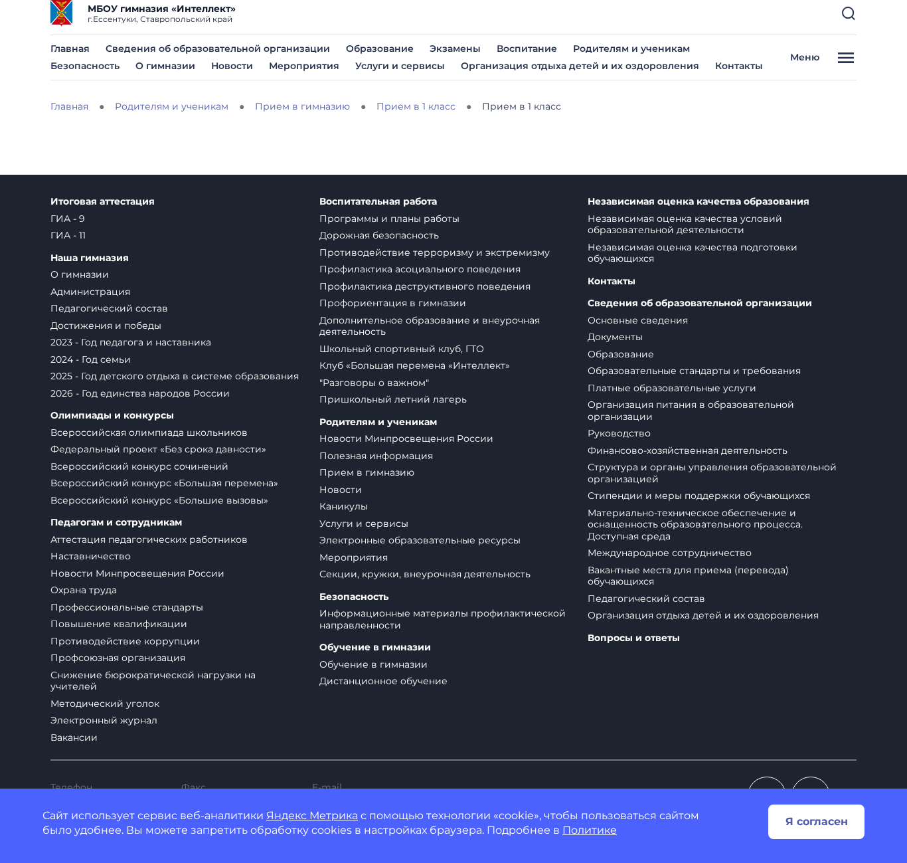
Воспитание (527, 48)
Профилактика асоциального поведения (420, 269)
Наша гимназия (89, 258)
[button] (849, 13)
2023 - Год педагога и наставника (130, 342)
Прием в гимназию (366, 472)
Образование (380, 48)
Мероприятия (304, 66)
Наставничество (90, 556)
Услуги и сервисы (400, 66)
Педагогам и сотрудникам (116, 522)
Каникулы (343, 506)
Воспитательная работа (378, 201)
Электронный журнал (103, 720)
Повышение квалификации (118, 624)
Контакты (739, 66)
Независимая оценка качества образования (698, 201)
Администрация (90, 292)
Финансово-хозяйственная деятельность (687, 450)
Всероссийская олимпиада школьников (149, 432)
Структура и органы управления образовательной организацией (712, 473)
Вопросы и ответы (634, 638)
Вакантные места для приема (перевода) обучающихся (688, 576)
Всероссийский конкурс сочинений (139, 466)
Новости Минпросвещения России (137, 573)
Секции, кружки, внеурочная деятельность (425, 574)
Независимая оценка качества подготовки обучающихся (692, 253)
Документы (615, 337)
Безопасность (85, 66)
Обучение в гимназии (375, 647)
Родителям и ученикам (631, 48)
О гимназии (165, 66)
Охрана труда (83, 590)
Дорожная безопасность (379, 235)
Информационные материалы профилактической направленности (442, 619)
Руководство (619, 433)
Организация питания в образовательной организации (691, 411)
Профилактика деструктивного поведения (425, 286)
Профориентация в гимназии (392, 303)
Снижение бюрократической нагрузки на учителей (153, 681)
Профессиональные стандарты (126, 607)
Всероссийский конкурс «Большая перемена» (164, 483)
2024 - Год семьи (90, 359)
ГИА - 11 (68, 235)
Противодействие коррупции (125, 641)
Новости (232, 66)
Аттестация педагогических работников (149, 539)
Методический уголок (104, 704)
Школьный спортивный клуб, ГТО (401, 349)
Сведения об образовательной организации (218, 48)
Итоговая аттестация (102, 201)
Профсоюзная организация (117, 658)
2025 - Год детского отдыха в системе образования (174, 376)
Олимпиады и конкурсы (112, 415)
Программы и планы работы (389, 219)
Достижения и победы (105, 326)
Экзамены (455, 48)
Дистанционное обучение (383, 681)
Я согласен (816, 821)
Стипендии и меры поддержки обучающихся (699, 496)
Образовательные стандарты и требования (694, 371)
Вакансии (74, 737)
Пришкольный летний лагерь (393, 399)
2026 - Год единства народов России (140, 393)
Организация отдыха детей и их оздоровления (580, 66)
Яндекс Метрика (312, 815)
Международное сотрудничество (670, 553)
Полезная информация (376, 456)
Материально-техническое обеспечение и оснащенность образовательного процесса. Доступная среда (695, 524)
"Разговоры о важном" (374, 383)
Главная (70, 48)
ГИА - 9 (67, 219)
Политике (589, 830)
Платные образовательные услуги (672, 388)
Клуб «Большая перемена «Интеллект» (414, 365)
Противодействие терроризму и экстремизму (434, 252)
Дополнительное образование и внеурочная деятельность (429, 326)
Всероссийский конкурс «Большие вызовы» (159, 500)
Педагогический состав (109, 308)
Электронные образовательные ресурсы (420, 540)
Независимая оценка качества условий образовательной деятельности (685, 225)
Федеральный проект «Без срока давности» (158, 449)
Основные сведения (638, 320)
